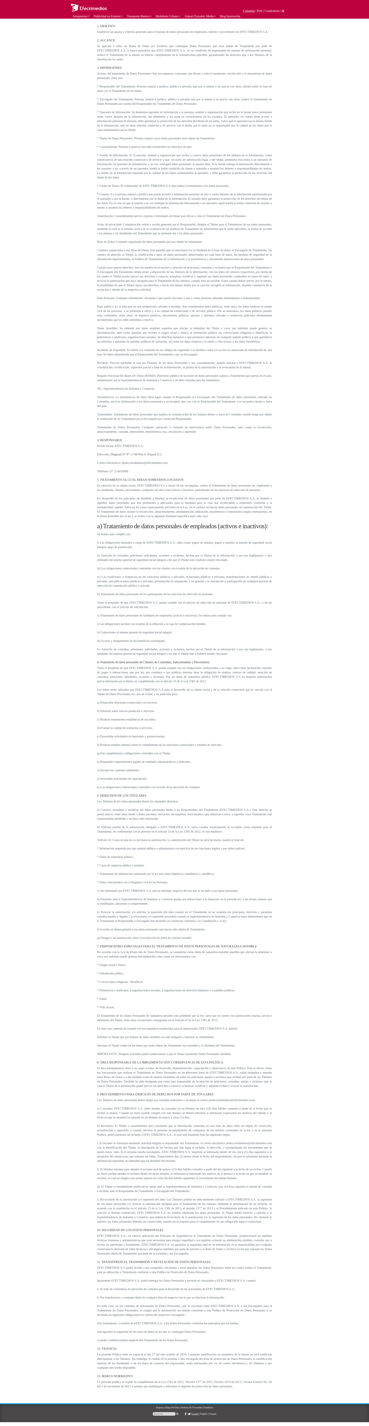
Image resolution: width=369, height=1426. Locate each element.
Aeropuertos (80, 16)
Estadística (208, 1407)
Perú (260, 10)
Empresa (160, 1407)
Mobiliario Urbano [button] (167, 16)
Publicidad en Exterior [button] (107, 16)
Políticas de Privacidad (191, 1407)
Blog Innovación (230, 16)
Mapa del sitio (172, 1407)
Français (212, 1414)
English (203, 1414)
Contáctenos (272, 10)
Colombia (249, 10)
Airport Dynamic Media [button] (199, 16)
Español (195, 1414)
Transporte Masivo (138, 16)
